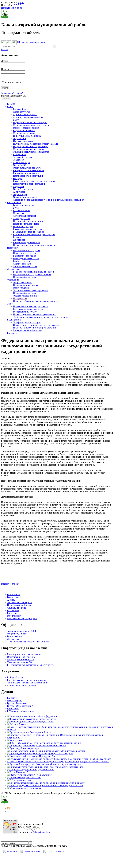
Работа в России (15, 677)
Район (10, 106)
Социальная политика (24, 133)
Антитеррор (19, 192)
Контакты (12, 333)
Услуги (16, 120)
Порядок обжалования (24, 277)
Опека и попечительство (25, 197)
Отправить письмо (22, 282)
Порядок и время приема (25, 285)
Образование (19, 138)
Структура (18, 213)
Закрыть (6, 99)
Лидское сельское (22, 263)
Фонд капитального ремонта (21, 685)
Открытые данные (16, 633)
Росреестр (12, 613)
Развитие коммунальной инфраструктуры (34, 234)
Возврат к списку (10, 584)
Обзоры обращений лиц (25, 295)
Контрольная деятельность (26, 173)
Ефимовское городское (24, 255)
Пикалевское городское (25, 253)
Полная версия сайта (11, 8)
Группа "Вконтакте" (32, 851)
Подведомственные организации (30, 122)
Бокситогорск (14, 202)
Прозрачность (20, 298)
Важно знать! (14, 597)
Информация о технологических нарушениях (36, 325)
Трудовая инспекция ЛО (19, 662)
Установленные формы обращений (30, 290)
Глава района (19, 109)
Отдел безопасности (23, 189)
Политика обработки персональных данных (35, 301)
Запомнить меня (13, 82)
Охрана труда (20, 194)
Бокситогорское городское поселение (32, 274)
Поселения (12, 247)
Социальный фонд (16, 607)
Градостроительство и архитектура (30, 146)
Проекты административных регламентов (34, 314)
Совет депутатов (21, 112)
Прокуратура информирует (21, 605)
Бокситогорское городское (26, 250)
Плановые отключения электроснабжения (34, 327)
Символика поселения (24, 215)
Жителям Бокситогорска (19, 602)
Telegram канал (12, 851)
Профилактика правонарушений (29, 184)
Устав (16, 208)
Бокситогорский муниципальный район (33, 271)
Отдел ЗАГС (19, 165)
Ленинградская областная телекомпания (27, 682)
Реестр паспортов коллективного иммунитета (30, 665)
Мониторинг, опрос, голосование (24, 654)
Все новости (13, 594)
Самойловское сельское (25, 266)
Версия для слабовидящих (31, 42)
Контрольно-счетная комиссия (28, 170)
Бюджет (17, 237)
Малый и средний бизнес (26, 128)
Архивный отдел (21, 162)
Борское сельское (21, 261)
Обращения (13, 279)
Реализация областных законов (29, 231)
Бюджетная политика (24, 130)
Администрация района (25, 114)
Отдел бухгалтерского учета (27, 168)
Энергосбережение (22, 157)
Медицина (18, 186)
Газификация (19, 154)
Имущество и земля (23, 141)
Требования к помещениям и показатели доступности (40, 317)
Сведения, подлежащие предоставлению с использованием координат (48, 200)
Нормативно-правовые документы (30, 306)
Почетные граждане (23, 226)
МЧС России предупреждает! (22, 618)
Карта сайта (13, 708)
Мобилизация (14, 615)
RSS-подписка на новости (20, 711)
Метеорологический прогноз (27, 330)
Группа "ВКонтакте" (17, 703)
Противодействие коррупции (28, 176)
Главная (11, 104)
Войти (4, 49)
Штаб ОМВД (13, 610)
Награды (17, 178)
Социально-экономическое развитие (31, 125)
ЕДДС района (14, 319)
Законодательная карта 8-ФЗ (21, 631)
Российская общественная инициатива (26, 680)
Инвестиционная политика (27, 136)
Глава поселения (21, 210)
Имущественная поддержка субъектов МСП (35, 144)
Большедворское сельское (26, 258)
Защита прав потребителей (20, 659)
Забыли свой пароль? (12, 93)
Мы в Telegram (14, 700)
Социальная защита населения (28, 149)
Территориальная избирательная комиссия (28, 641)
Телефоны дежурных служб (27, 322)
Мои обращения (21, 287)
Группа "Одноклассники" (20, 706)
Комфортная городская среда (27, 229)
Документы (19, 239)
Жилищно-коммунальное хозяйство (31, 152)
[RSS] (8, 808)
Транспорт (18, 160)
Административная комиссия (28, 117)
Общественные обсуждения (21, 657)
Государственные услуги (25, 311)
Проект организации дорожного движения (35, 245)
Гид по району (14, 636)
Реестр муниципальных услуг (28, 309)
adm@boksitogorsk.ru (39, 832)
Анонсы (11, 599)
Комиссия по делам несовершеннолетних (34, 181)
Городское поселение (23, 205)
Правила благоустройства (26, 223)
